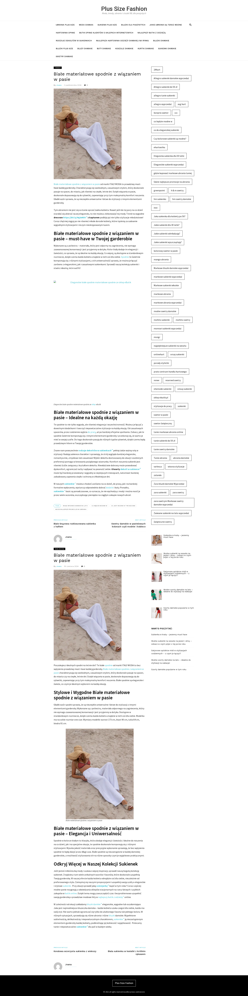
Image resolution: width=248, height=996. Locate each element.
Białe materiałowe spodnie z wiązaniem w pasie (77, 184)
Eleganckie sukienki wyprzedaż (169, 164)
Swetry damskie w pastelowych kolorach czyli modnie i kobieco (128, 525)
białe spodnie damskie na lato (75, 505)
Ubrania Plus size (65, 25)
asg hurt (182, 104)
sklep (94, 404)
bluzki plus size (64, 48)
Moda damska (86, 25)
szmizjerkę (101, 885)
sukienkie (118, 919)
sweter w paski (161, 414)
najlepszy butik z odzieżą (110, 897)
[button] (190, 24)
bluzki (112, 915)
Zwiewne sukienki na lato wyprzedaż (171, 513)
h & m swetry (177, 190)
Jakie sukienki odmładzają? (167, 233)
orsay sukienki (177, 354)
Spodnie (125, 256)
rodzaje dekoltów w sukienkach (94, 450)
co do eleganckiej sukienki (166, 130)
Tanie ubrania (160, 457)
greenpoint (159, 190)
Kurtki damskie (146, 48)
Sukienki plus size (107, 25)
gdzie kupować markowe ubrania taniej (173, 173)
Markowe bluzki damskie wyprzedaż (171, 268)
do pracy (92, 432)
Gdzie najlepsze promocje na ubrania (70, 509)
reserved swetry (173, 380)
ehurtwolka (159, 147)
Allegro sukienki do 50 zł (165, 86)
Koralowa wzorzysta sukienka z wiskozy (75, 951)
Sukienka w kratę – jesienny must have (169, 634)
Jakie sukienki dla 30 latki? (167, 224)
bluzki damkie (93, 904)
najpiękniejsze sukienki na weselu (170, 345)
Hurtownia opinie (65, 33)
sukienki (67, 885)
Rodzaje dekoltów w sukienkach (74, 41)
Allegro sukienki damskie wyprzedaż (171, 78)
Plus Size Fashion (124, 8)
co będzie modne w (99, 505)
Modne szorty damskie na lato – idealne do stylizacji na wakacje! (171, 661)
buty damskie (104, 48)
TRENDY (58, 67)
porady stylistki (161, 363)
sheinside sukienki (162, 388)
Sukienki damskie (167, 48)
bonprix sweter (161, 112)
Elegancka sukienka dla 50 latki (169, 155)
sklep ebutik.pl (161, 397)
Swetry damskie (64, 56)
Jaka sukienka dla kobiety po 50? (169, 216)
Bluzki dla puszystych (133, 25)
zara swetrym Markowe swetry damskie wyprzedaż (168, 503)
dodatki (109, 487)
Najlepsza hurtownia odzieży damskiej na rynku (122, 41)
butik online (71, 893)
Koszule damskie (124, 48)
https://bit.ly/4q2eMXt (74, 217)
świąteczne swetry (163, 521)
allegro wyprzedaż (163, 104)
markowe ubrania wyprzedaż (168, 302)
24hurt (157, 69)
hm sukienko (160, 199)
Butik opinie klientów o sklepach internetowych (106, 33)
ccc (176, 112)
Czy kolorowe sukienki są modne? (170, 138)
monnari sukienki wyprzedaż (167, 328)
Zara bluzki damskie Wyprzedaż (169, 483)
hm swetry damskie (181, 199)
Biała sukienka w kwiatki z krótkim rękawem (127, 952)
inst (156, 207)
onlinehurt (159, 354)
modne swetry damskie (165, 311)
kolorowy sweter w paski (166, 250)
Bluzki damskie (161, 41)
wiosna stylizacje (176, 466)
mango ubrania (161, 259)
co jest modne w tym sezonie (123, 505)
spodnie (109, 665)
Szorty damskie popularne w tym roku (168, 669)
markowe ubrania (162, 294)
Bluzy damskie (85, 48)
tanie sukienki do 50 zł (164, 440)
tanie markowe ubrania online (168, 432)
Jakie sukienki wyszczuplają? (168, 242)
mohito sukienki (162, 319)
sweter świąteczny (163, 423)
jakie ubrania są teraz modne (166, 25)
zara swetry (178, 492)
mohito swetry (183, 319)
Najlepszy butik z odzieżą (151, 33)
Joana (58, 85)
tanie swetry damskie (164, 449)
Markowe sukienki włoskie (166, 285)
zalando (158, 475)
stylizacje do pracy (163, 406)
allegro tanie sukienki (164, 95)
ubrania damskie (181, 457)
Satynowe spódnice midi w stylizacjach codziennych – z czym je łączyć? (169, 652)
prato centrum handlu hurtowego (170, 371)
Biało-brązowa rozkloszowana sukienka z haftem (75, 525)
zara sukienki (160, 492)
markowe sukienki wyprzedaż (168, 276)
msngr (157, 337)
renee (156, 380)
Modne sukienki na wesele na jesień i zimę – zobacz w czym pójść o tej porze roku (171, 642)
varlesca (158, 466)
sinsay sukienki (184, 388)
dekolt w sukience (129, 469)
